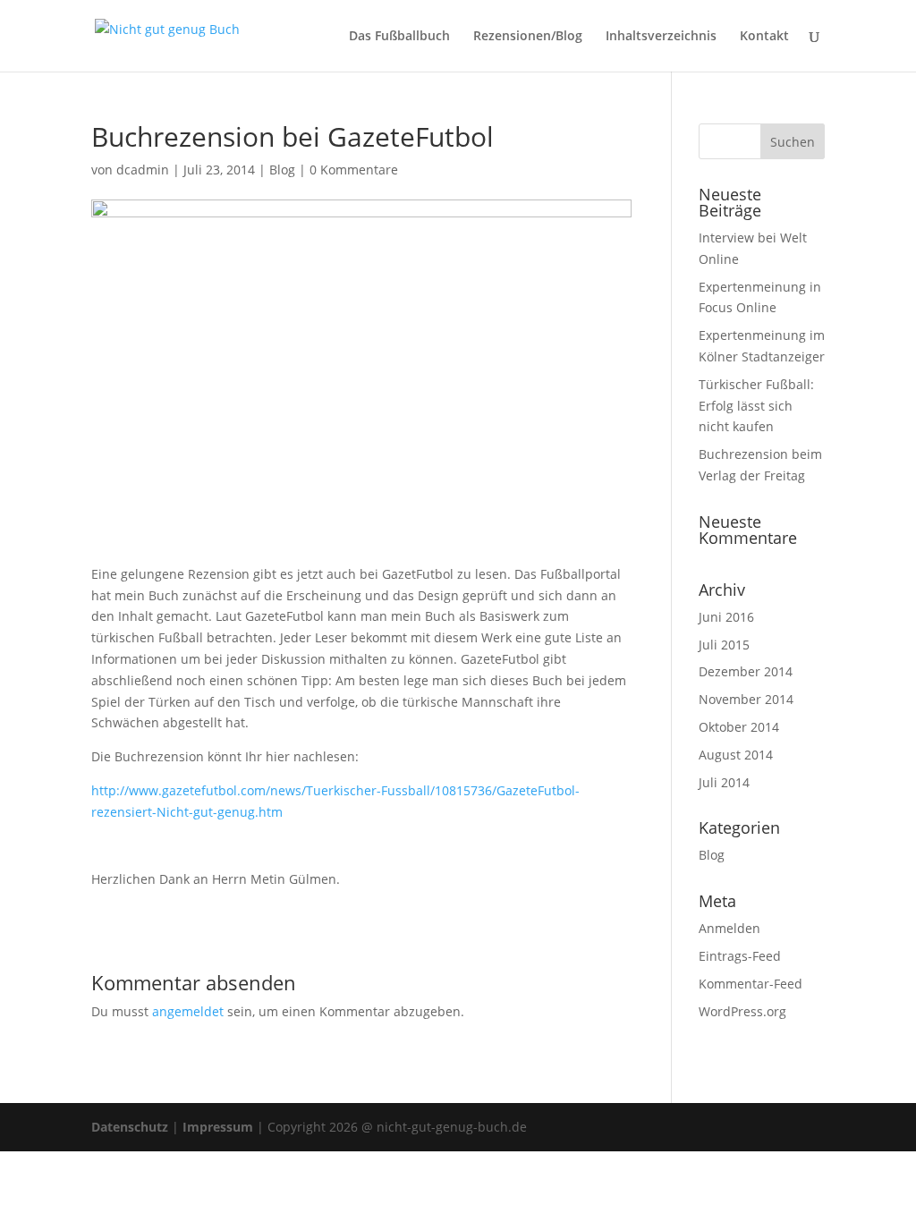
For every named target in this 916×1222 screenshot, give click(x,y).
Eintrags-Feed (740, 955)
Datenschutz (129, 1126)
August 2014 (736, 754)
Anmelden (729, 928)
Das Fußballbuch (399, 37)
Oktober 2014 (739, 726)
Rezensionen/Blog (527, 37)
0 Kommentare (354, 169)
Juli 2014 (724, 782)
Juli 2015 (724, 644)
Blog (282, 169)
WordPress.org (742, 1011)
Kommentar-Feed (750, 983)
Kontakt (764, 37)
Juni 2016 (726, 616)
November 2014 (746, 699)
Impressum (217, 1126)
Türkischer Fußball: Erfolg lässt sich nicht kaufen (756, 406)
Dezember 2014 (746, 671)
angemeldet (188, 1011)
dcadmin (142, 169)
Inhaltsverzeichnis (661, 37)
